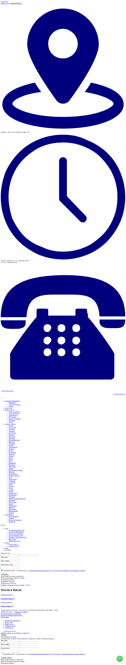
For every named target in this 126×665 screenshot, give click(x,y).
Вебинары (12, 403)
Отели (11, 422)
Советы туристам (14, 404)
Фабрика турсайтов (21, 612)
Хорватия (12, 500)
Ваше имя (4, 557)
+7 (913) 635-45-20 (7, 391)
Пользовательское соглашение (11, 613)
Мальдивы (12, 467)
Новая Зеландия (14, 475)
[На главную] (4, 1)
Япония (11, 513)
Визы (6, 548)
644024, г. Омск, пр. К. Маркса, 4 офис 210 (15, 633)
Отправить (5, 574)
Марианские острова (16, 470)
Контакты (12, 522)
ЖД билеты (12, 417)
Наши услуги (9, 410)
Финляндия (12, 495)
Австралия (12, 427)
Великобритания (14, 440)
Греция (11, 445)
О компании (9, 515)
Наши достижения (15, 520)
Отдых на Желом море (16, 532)
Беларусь (12, 435)
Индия (11, 451)
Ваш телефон (5, 561)
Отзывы (11, 518)
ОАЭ (10, 477)
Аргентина (12, 433)
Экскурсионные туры (16, 535)
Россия (11, 426)
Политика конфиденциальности (11, 615)
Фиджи (11, 491)
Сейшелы (12, 481)
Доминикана (13, 447)
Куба (10, 461)
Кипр (10, 458)
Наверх (4, 635)
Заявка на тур (5, 3)
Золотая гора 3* (14, 546)
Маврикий (12, 463)
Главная (3, 585)
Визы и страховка (15, 419)
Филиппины (13, 493)
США (11, 484)
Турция (11, 490)
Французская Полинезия (17, 499)
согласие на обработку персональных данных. (69, 570)
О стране (8, 550)
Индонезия (12, 452)
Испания (12, 454)
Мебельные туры (14, 541)
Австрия (11, 429)
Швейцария (13, 506)
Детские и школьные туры (17, 537)
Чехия (11, 504)
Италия (11, 456)
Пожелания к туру (7, 565)
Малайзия (12, 465)
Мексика (12, 472)
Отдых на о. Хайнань (16, 534)
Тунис (11, 488)
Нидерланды (13, 474)
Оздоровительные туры (17, 530)
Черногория (13, 502)
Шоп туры (12, 539)
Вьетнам (11, 442)
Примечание (5, 648)
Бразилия (12, 438)
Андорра (12, 431)
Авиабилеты (13, 415)
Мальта (11, 468)
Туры (6, 528)
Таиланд (11, 486)
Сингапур (12, 483)
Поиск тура (8, 408)
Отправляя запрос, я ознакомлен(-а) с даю (44, 570)
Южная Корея (13, 511)
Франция (12, 497)
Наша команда (13, 516)
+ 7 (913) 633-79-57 (119, 394)
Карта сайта (5, 617)
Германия (12, 443)
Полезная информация (12, 401)
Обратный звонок (16, 3)
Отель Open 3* (14, 544)
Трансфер (12, 420)
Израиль (11, 449)
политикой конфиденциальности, (39, 570)
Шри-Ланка (13, 509)
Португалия (13, 479)
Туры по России (14, 413)
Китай (11, 459)
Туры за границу (14, 411)
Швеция (11, 507)
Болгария (12, 436)
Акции (11, 406)
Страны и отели (10, 424)
